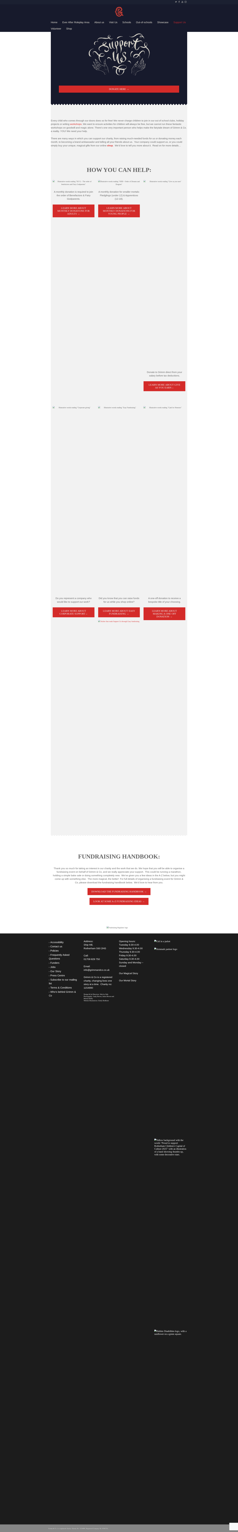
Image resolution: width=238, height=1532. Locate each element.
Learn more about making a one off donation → (164, 613)
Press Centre (57, 975)
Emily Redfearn (103, 1001)
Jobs (53, 967)
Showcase (162, 22)
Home (54, 22)
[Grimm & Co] (119, 11)
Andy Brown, (97, 996)
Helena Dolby (88, 998)
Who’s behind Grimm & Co (62, 993)
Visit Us (113, 22)
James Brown (106, 996)
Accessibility (57, 942)
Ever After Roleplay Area (75, 22)
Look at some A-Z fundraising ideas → (119, 901)
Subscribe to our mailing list (63, 981)
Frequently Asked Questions (59, 957)
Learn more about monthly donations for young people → (119, 211)
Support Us (179, 22)
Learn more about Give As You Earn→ (164, 386)
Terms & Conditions (61, 987)
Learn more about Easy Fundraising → (119, 612)
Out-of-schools (144, 22)
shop (110, 145)
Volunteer (56, 28)
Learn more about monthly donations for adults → (73, 211)
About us (99, 22)
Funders (54, 962)
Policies (54, 950)
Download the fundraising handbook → (119, 891)
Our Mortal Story (127, 980)
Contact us (56, 946)
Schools (126, 22)
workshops (76, 124)
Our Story (55, 971)
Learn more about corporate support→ (73, 612)
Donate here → (119, 89)
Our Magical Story (128, 973)
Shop (69, 28)
